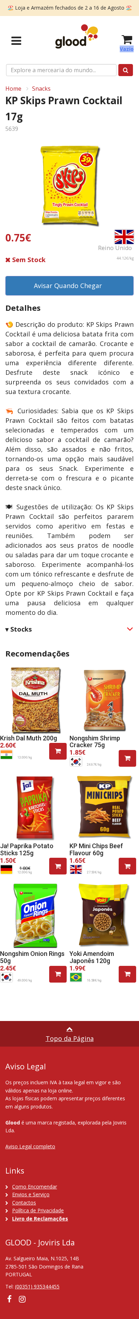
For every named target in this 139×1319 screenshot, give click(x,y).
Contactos (24, 1202)
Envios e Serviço (31, 1194)
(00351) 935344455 (37, 1286)
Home (13, 88)
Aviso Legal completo (30, 1146)
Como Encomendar (34, 1186)
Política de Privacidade (38, 1210)
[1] (58, 751)
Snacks (41, 88)
